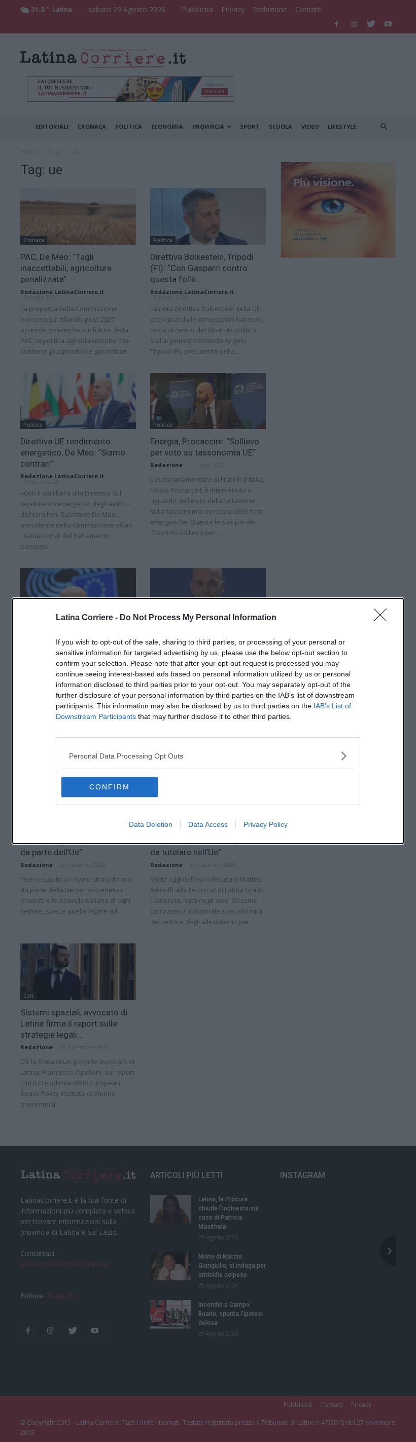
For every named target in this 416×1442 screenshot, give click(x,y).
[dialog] (208, 721)
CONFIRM (109, 787)
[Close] (383, 618)
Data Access (208, 824)
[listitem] (208, 755)
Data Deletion (150, 824)
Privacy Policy (266, 824)
